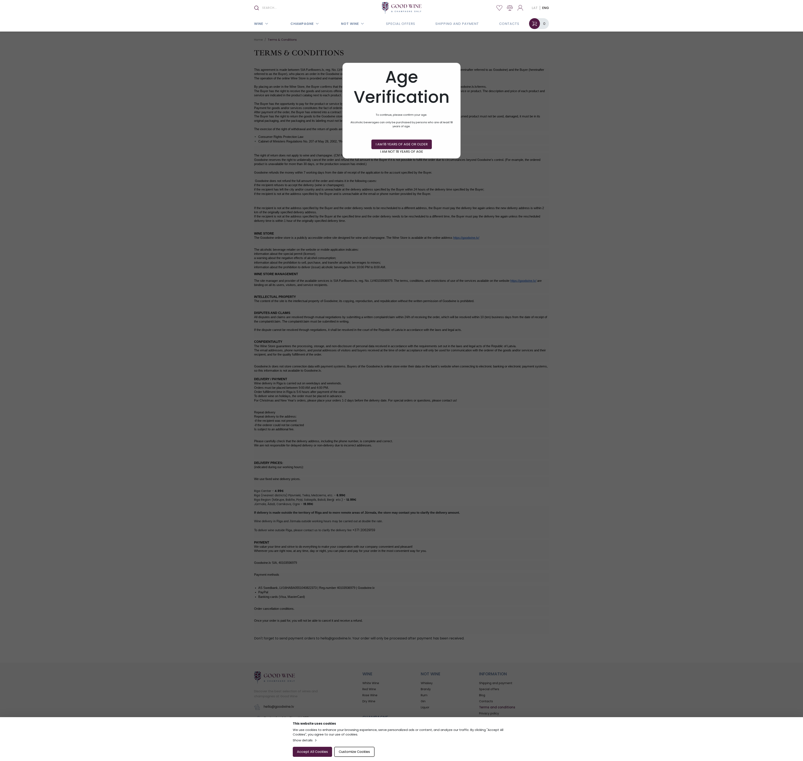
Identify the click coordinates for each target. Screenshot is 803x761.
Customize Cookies (354, 751)
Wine (258, 23)
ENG (545, 7)
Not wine (350, 23)
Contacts (509, 23)
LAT (535, 7)
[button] (266, 23)
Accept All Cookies (312, 751)
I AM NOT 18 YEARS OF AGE (401, 151)
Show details (303, 740)
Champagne (302, 23)
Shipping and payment (457, 23)
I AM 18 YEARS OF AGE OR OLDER (402, 144)
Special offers (400, 23)
